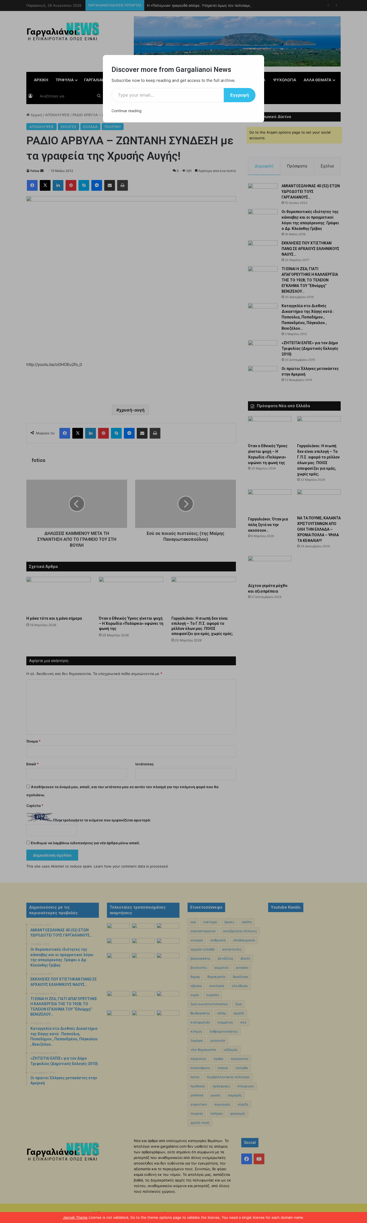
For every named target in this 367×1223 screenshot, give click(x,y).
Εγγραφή (239, 95)
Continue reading (126, 110)
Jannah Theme (75, 1217)
